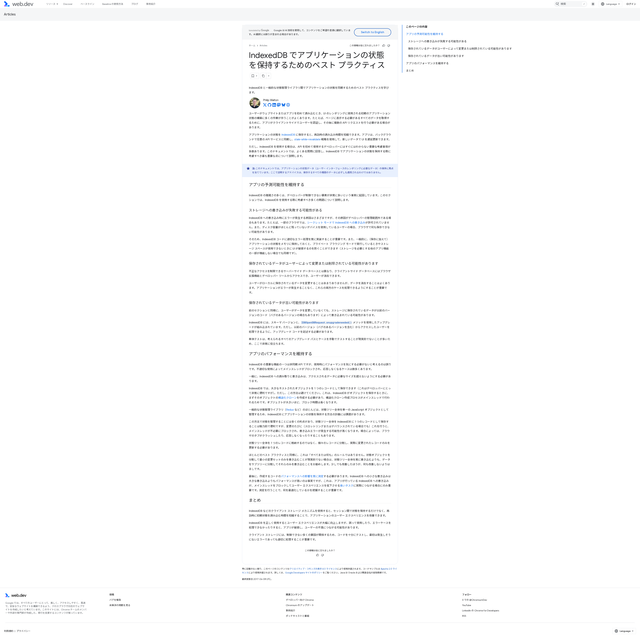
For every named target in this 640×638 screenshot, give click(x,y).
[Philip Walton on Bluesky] (283, 106)
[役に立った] (383, 45)
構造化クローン (287, 397)
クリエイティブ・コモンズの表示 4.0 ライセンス (313, 568)
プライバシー (23, 631)
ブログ (134, 3)
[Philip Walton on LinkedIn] (274, 106)
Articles (10, 14)
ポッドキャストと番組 (297, 615)
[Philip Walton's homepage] (288, 106)
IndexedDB (288, 134)
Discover (67, 3)
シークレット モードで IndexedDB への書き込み (336, 222)
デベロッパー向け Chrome (300, 599)
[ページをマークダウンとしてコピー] (263, 76)
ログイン (631, 3)
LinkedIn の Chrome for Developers (480, 610)
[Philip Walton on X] (265, 106)
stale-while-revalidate (307, 139)
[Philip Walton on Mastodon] (279, 106)
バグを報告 (115, 599)
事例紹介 (151, 3)
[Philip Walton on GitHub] (269, 106)
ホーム (252, 45)
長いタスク (346, 485)
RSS (464, 615)
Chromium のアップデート (300, 605)
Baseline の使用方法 (112, 3)
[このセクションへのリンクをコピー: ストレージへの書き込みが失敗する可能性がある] (325, 211)
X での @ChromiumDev (474, 599)
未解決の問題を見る (119, 605)
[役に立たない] (388, 45)
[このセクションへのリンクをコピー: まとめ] (264, 501)
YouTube (466, 605)
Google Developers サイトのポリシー (304, 572)
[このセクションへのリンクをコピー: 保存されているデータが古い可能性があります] (322, 303)
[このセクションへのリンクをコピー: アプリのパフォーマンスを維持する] (315, 354)
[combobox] (570, 4)
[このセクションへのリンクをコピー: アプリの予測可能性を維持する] (307, 185)
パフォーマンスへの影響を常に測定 (302, 476)
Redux (290, 409)
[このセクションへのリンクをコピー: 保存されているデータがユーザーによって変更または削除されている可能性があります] (381, 264)
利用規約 (8, 631)
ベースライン (87, 3)
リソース (50, 3)
